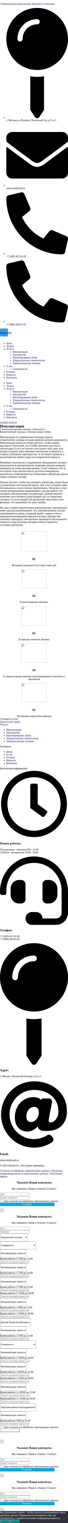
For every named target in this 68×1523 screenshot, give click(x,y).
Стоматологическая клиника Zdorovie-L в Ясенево (27, 4)
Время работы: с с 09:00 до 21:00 (17, 1392)
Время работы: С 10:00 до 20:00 (17, 1293)
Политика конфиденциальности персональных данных (31, 1172)
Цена (9, 343)
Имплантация (20, 351)
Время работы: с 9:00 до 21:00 (16, 1307)
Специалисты (20, 369)
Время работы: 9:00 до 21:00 (15, 1420)
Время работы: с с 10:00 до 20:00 (17, 1398)
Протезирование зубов (25, 357)
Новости (11, 374)
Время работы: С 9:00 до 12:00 (16, 1258)
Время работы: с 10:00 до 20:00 (16, 1313)
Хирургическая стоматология (29, 360)
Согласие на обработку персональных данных (25, 1170)
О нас (9, 366)
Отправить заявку (9, 1430)
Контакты (11, 377)
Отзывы (10, 371)
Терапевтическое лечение (26, 363)
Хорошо (5, 1521)
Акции (10, 346)
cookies (14, 1521)
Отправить (27, 1204)
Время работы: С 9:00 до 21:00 (16, 1272)
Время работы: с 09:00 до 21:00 (16, 1372)
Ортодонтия (19, 354)
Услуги (10, 349)
